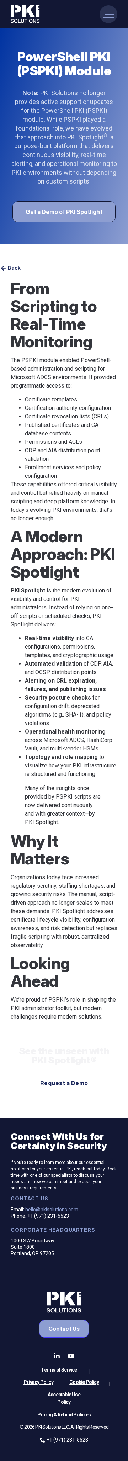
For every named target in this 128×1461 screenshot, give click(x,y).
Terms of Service (59, 1370)
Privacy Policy (38, 1382)
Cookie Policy (84, 1382)
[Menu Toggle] (108, 14)
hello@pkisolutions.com (51, 1209)
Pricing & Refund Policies (64, 1414)
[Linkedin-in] (57, 1356)
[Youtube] (71, 1356)
